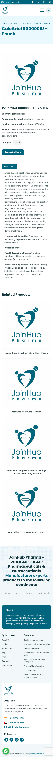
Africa (7, 593)
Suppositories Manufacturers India (36, 653)
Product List (7, 648)
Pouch (21, 23)
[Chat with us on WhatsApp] (5, 751)
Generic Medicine (31, 648)
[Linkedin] (50, 2)
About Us (5, 640)
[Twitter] (38, 2)
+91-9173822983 (16, 718)
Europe (29, 593)
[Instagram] (44, 2)
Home (4, 23)
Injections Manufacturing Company (34, 660)
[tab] (9, 166)
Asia (18, 593)
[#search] (48, 10)
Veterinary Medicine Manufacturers (32, 675)
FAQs (4, 657)
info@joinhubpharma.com (17, 727)
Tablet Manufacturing (33, 640)
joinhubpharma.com (38, 753)
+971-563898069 (16, 722)
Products (13, 23)
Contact (5, 661)
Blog (3, 652)
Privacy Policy (7, 665)
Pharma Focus (30, 670)
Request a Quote (13, 152)
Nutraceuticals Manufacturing (37, 644)
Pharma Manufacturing (34, 666)
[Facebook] (32, 2)
